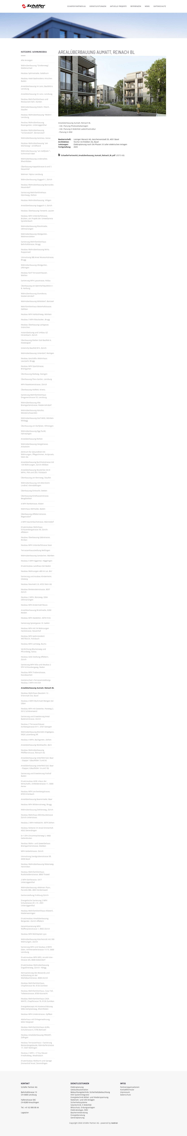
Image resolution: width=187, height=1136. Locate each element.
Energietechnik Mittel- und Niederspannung (89, 1097)
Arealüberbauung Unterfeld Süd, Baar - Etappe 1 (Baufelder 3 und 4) (37, 759)
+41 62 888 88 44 (32, 1107)
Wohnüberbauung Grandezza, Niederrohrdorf (34, 294)
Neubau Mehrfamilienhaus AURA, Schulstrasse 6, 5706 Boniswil (35, 1028)
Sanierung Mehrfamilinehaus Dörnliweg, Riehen (33, 193)
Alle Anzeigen (27, 60)
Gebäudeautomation (79, 1089)
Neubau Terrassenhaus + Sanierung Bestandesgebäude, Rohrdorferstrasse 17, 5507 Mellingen (37, 1045)
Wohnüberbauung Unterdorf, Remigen (37, 353)
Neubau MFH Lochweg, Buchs (33, 644)
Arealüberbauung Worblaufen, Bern (36, 745)
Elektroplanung (77, 1087)
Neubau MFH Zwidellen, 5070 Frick (36, 618)
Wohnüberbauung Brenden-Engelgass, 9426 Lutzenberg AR (37, 733)
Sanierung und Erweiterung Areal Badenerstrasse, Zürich (35, 717)
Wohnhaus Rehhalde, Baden (33, 509)
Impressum (125, 1092)
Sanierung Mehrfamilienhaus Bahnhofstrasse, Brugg (33, 243)
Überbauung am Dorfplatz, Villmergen (37, 426)
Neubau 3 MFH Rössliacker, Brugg (35, 319)
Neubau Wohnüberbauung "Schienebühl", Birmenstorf (32, 131)
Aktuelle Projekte (118, 6)
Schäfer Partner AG (76, 6)
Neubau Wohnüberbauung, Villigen (36, 200)
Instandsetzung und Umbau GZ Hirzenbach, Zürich (34, 333)
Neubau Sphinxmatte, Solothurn (35, 73)
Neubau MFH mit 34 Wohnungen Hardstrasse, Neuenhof (35, 629)
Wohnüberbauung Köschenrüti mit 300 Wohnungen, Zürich (37, 940)
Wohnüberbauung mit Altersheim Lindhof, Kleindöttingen (35, 484)
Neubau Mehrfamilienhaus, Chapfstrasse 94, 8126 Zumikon (34, 984)
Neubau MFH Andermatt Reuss (34, 605)
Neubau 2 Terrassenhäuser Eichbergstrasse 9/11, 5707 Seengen (36, 725)
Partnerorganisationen (129, 1087)
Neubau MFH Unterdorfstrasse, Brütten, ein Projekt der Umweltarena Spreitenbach (37, 218)
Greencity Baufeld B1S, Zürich (33, 348)
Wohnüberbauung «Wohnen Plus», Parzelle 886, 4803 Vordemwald (36, 888)
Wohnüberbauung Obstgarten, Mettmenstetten (34, 235)
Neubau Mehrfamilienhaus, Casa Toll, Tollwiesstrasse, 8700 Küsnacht (37, 992)
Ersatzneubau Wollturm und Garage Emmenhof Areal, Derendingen (36, 1062)
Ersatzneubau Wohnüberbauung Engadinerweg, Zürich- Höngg (35, 966)
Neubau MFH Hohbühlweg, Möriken (36, 314)
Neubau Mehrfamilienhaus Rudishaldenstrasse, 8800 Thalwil (35, 873)
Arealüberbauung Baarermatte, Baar (36, 799)
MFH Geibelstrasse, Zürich (32, 851)
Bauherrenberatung (79, 1112)
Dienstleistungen (98, 6)
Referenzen (136, 6)
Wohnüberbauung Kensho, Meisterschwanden (32, 411)
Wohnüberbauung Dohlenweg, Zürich (37, 809)
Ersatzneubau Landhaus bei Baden (36, 566)
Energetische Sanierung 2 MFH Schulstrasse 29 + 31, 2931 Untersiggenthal (34, 903)
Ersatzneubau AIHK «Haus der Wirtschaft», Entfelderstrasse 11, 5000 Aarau (37, 783)
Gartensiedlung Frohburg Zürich (35, 895)
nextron (114, 1123)
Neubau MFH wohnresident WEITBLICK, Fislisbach (33, 637)
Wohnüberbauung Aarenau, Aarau (36, 138)
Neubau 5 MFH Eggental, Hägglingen (36, 561)
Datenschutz (160, 6)
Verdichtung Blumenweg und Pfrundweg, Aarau (33, 650)
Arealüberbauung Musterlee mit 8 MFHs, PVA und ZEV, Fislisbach (35, 471)
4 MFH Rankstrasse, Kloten (32, 503)
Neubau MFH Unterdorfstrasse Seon (36, 545)
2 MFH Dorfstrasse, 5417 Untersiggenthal (31, 880)
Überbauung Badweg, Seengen (34, 374)
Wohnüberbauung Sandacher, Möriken (37, 555)
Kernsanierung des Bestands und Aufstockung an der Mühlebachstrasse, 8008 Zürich (35, 975)
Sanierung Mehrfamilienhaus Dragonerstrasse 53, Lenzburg (34, 396)
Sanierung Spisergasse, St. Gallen (35, 623)
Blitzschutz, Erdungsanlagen (83, 1107)
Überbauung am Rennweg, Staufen (36, 477)
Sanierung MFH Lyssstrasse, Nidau (36, 280)
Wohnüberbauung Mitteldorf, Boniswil (37, 301)
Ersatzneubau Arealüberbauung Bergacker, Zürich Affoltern (34, 919)
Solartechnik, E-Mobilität (81, 1105)
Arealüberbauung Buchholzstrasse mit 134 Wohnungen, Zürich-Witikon (37, 463)
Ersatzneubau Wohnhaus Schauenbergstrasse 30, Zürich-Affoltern (34, 529)
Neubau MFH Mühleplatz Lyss (33, 934)
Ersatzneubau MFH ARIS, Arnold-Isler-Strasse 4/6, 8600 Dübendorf (37, 958)
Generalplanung (77, 1117)
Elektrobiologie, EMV (79, 1110)
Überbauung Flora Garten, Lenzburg (36, 379)
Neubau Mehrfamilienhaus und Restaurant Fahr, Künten (34, 100)
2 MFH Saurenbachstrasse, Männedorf (37, 522)
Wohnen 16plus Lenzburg (32, 174)
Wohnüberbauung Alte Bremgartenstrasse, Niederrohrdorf (36, 403)
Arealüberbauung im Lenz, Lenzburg (36, 94)
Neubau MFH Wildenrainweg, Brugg (36, 804)
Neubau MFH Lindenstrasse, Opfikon (36, 1014)
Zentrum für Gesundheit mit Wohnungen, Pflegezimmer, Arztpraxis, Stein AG (37, 454)
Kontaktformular (127, 1089)
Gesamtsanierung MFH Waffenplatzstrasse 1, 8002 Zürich (35, 927)
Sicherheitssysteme (79, 1102)
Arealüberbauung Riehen (32, 439)
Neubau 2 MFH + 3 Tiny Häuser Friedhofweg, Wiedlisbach (34, 1054)
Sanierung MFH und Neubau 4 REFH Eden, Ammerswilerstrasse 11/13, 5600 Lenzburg (37, 949)
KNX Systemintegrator (80, 1094)
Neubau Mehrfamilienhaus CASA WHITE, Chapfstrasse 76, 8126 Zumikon (37, 999)
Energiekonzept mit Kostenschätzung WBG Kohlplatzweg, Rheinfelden (37, 1007)
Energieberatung (78, 1115)
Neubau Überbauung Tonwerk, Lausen (37, 210)
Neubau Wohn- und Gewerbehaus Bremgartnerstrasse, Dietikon (35, 844)
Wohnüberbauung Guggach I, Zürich (36, 179)
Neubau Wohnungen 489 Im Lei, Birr (36, 571)
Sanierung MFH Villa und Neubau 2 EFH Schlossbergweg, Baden (36, 665)
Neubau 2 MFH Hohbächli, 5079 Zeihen (37, 822)
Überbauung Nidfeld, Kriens (33, 389)
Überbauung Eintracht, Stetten (34, 490)
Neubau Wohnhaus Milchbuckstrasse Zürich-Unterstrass (37, 816)
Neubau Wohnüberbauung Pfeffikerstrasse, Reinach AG (33, 751)
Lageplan (25, 1112)
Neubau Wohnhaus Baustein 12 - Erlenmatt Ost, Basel (35, 694)
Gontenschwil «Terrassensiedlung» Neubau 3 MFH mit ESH (36, 681)
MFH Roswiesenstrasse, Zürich (34, 384)
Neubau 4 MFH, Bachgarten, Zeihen (36, 739)
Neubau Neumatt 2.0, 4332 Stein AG (36, 584)
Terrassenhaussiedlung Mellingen (35, 550)
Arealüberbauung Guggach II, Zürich (36, 205)
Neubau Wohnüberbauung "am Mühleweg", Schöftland (34, 144)
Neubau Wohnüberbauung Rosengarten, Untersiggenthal (34, 123)
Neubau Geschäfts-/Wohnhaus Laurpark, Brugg (34, 359)
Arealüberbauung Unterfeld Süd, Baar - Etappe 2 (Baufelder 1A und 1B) (37, 766)
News (147, 6)
